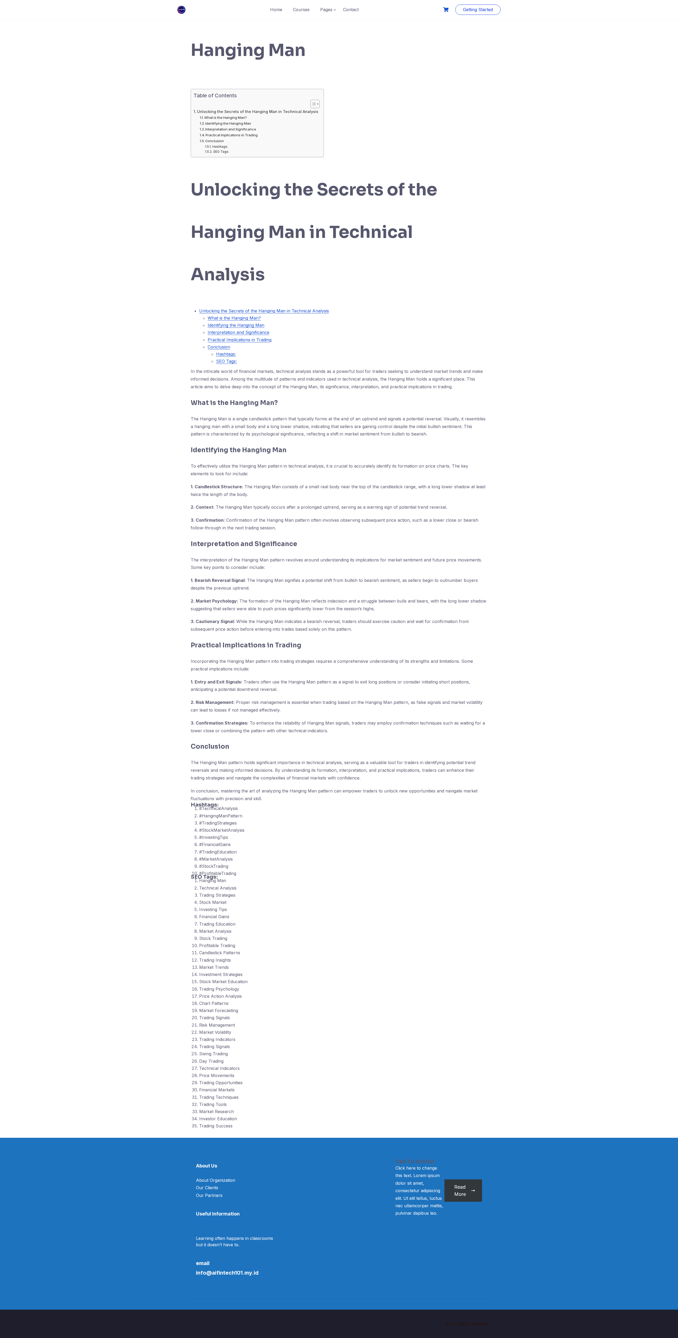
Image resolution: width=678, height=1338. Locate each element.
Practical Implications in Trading (232, 135)
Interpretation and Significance (230, 129)
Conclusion (214, 141)
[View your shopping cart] (446, 9)
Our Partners (209, 1195)
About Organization (215, 1180)
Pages (326, 9)
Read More (460, 1190)
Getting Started (478, 9)
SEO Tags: (221, 152)
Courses (301, 9)
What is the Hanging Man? (225, 117)
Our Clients (207, 1187)
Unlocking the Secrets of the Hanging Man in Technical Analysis (257, 111)
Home (276, 9)
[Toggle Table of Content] (312, 103)
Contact (351, 9)
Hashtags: (220, 147)
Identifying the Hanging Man (228, 123)
